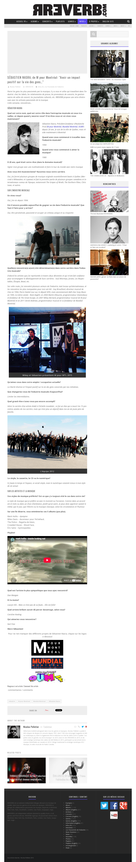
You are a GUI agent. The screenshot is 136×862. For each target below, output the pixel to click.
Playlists (60, 21)
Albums (34, 21)
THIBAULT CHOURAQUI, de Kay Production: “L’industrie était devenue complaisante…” (27, 777)
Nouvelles (69, 837)
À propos (93, 21)
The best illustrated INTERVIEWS (101, 214)
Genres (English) (71, 821)
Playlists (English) (71, 843)
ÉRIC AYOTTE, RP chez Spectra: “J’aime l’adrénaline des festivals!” (69, 777)
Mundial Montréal (69, 126)
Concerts (46, 21)
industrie (12, 701)
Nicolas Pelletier (15, 87)
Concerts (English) (72, 816)
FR (129, 26)
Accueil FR (21, 21)
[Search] (129, 21)
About (123, 26)
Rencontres (109, 184)
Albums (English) (71, 810)
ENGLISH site (108, 21)
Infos (81, 21)
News (68, 834)
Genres (71, 21)
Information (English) (73, 823)
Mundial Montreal (39, 701)
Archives (68, 812)
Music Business (71, 832)
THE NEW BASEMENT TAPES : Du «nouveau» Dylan (108, 79)
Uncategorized (71, 846)
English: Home (74, 26)
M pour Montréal (54, 126)
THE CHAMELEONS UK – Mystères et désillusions (107, 176)
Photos (68, 839)
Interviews (69, 828)
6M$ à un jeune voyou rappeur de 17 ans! (104, 147)
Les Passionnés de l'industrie (54, 87)
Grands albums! (109, 43)
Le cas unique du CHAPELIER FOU (102, 144)
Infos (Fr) (41, 87)
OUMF (81, 126)
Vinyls (67, 848)
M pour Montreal (24, 701)
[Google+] (86, 727)
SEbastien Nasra (54, 701)
